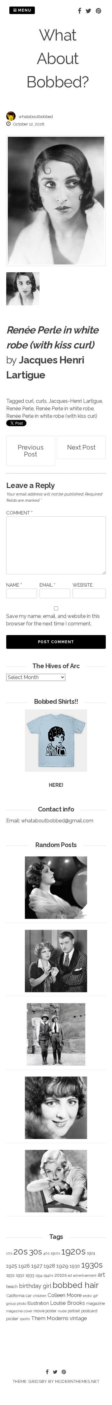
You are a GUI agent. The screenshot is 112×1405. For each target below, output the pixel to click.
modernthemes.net (77, 1381)
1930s (92, 1264)
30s (35, 1251)
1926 (24, 1266)
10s (9, 1253)
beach (12, 1286)
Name (14, 585)
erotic (87, 1296)
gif (95, 1296)
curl (29, 401)
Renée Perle (20, 409)
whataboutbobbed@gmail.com (57, 821)
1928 (49, 1266)
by (11, 360)
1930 (75, 1266)
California (15, 1295)
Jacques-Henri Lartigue (75, 401)
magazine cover (19, 1311)
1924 (91, 1253)
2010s (60, 1275)
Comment (19, 513)
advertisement (84, 1275)
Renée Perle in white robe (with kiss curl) (51, 416)
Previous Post (31, 451)
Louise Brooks (67, 1303)
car (29, 1295)
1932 (20, 1275)
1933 (30, 1275)
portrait (74, 1311)
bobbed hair (76, 1285)
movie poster (45, 1311)
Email (47, 585)
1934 (38, 1276)
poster (12, 1318)
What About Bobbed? (57, 58)
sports (25, 1319)
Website (82, 585)
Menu (24, 10)
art (101, 1274)
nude (62, 1311)
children (39, 1296)
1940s (48, 1275)
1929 (62, 1266)
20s (20, 1251)
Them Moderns (49, 1318)
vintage (78, 1318)
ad (70, 1276)
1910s (55, 1253)
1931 (10, 1275)
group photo (16, 1304)
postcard (89, 1311)
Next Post (81, 447)
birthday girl (35, 1286)
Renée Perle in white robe (65, 409)
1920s (73, 1251)
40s (46, 1253)
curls (41, 401)
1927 (36, 1266)
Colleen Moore (65, 1295)
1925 (11, 1266)
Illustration (38, 1303)
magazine (95, 1303)
